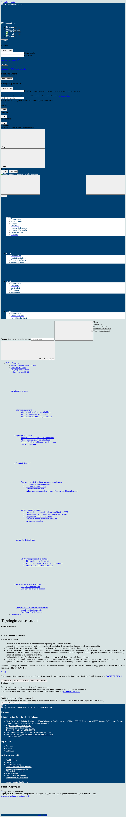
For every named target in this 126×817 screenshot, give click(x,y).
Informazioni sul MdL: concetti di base (36, 412)
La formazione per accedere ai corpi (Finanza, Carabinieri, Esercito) (52, 491)
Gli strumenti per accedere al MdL (34, 559)
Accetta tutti (38, 681)
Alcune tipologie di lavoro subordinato (36, 440)
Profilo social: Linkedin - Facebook (39, 565)
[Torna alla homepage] (63, 174)
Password (28, 55)
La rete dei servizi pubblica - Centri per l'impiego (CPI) (47, 512)
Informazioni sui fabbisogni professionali (36, 416)
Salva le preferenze (20, 703)
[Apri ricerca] (105, 185)
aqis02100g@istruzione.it (31, 732)
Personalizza (6, 681)
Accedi (4, 41)
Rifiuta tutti (21, 681)
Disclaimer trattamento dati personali (15, 796)
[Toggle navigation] (20, 185)
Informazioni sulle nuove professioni (35, 414)
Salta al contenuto (8, 2)
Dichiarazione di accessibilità (17, 769)
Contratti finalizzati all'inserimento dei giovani (38, 442)
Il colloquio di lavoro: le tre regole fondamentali (44, 563)
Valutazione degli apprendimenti (23, 365)
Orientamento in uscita (102, 329)
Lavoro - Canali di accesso (31, 510)
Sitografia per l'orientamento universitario (32, 608)
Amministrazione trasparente (17, 778)
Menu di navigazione (46, 359)
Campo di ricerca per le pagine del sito (16, 339)
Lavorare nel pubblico (34, 521)
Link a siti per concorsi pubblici (33, 589)
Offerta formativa (100, 326)
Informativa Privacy (13, 764)
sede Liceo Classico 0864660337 (22, 730)
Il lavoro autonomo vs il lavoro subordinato (37, 438)
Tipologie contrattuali (24, 435)
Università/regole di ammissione (38, 484)
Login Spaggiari (64, 96)
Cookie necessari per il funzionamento (16, 698)
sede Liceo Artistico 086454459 (21, 728)
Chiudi (4, 110)
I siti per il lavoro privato (30, 587)
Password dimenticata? (10, 60)
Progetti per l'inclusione (20, 370)
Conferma (13, 171)
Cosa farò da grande (24, 463)
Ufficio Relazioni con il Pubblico (19, 767)
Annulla (4, 171)
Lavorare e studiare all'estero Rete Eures (41, 519)
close (4, 196)
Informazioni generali (24, 410)
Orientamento (16, 614)
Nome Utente (29, 53)
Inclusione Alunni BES (20, 372)
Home (95, 322)
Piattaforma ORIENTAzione (32, 612)
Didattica (96, 324)
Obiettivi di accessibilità (15, 771)
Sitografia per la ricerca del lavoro (29, 584)
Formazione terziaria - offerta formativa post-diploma (41, 482)
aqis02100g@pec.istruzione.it (32, 734)
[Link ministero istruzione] (12, 4)
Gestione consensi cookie (16, 775)
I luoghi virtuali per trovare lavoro (39, 516)
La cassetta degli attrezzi (25, 540)
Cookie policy (11, 760)
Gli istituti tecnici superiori (36, 487)
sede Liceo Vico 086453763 (20, 726)
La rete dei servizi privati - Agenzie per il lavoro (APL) (47, 514)
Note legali (10, 762)
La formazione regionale (35, 489)
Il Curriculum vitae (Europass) (37, 561)
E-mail (26, 91)
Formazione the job (28, 444)
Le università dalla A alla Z (31, 610)
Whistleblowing (12, 773)
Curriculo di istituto (18, 368)
